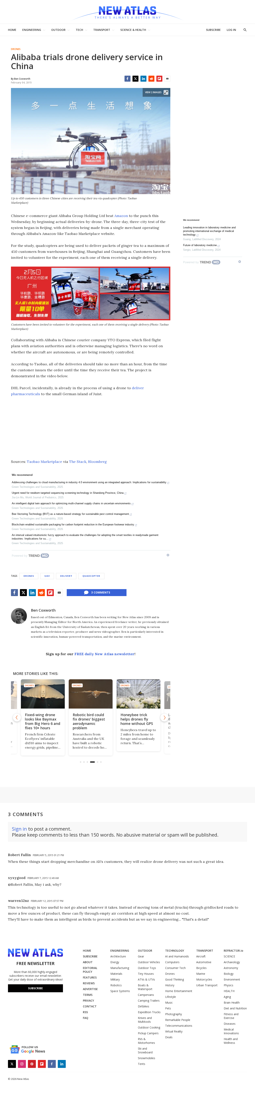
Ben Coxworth (43, 610)
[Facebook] (127, 79)
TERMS (87, 995)
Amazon (121, 215)
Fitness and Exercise (231, 1016)
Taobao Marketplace (44, 461)
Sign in (19, 828)
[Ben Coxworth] (19, 616)
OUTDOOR (58, 30)
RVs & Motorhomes (146, 1041)
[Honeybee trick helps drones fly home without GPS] (138, 694)
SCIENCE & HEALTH (133, 30)
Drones (16, 49)
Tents (141, 1064)
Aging (227, 997)
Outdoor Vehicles (149, 962)
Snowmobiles (146, 1058)
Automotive (203, 962)
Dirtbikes (143, 1006)
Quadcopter (91, 575)
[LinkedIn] (143, 79)
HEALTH (229, 991)
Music (169, 1002)
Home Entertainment (178, 991)
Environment (232, 979)
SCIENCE (229, 956)
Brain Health (232, 1002)
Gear (141, 956)
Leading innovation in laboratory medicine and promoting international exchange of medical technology (209, 231)
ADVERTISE (90, 989)
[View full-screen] (166, 92)
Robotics (116, 985)
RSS (85, 1012)
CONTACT (90, 1006)
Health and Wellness (231, 1041)
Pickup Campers (148, 1033)
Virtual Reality (173, 1031)
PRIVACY (88, 1000)
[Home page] (127, 11)
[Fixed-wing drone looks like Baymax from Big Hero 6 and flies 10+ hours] (43, 694)
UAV (47, 575)
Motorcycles (204, 979)
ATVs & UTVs (146, 979)
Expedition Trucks (149, 1012)
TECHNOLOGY (174, 950)
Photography (173, 1014)
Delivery (66, 575)
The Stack (77, 461)
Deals (169, 1037)
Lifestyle (170, 997)
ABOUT (88, 962)
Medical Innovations (231, 1031)
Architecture (118, 956)
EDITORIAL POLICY (90, 970)
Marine (200, 974)
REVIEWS (89, 983)
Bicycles (201, 968)
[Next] (164, 717)
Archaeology (232, 962)
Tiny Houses (146, 974)
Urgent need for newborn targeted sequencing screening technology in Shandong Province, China (68, 492)
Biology (228, 974)
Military (115, 979)
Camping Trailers (149, 1000)
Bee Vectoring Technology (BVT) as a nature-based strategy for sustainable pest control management (70, 513)
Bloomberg (97, 461)
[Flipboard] (159, 79)
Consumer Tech (175, 968)
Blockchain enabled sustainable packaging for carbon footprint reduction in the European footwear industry (73, 524)
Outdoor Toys (147, 968)
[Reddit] (151, 79)
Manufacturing (119, 968)
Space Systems (120, 991)
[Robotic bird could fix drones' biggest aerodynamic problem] (91, 694)
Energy (114, 962)
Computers (172, 962)
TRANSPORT (101, 30)
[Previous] (17, 717)
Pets (168, 1008)
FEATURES (90, 977)
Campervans (146, 995)
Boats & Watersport (145, 987)
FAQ (85, 1018)
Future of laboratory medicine (200, 245)
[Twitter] (135, 79)
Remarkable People (177, 1020)
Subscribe (35, 988)
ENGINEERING (31, 30)
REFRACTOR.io (233, 950)
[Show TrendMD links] (168, 555)
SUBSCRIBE (213, 30)
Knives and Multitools (145, 1020)
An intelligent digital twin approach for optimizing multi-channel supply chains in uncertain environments (71, 503)
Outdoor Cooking (149, 1027)
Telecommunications (178, 1025)
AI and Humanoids (177, 956)
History (169, 985)
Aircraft (201, 956)
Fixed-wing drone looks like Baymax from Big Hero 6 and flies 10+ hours (42, 721)
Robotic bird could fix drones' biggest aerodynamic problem (89, 721)
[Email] (167, 79)
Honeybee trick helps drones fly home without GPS (137, 719)
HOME (12, 30)
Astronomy (231, 968)
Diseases (229, 1024)
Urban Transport (207, 985)
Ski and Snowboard (145, 1050)
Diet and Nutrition (235, 1008)
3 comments (100, 592)
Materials (116, 974)
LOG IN (231, 30)
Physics (228, 985)
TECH (79, 30)
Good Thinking (174, 979)
